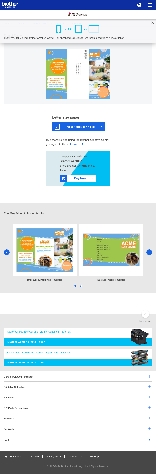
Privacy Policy (53, 456)
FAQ (6, 440)
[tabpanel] (44, 253)
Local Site (34, 456)
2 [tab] (81, 285)
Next (149, 252)
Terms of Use (78, 144)
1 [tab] (75, 285)
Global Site (15, 456)
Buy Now (80, 178)
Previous (7, 252)
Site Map (94, 456)
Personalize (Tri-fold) (80, 126)
